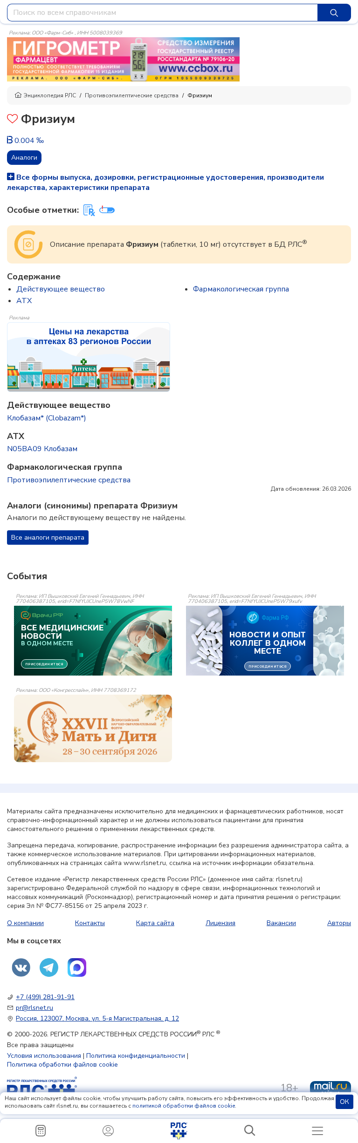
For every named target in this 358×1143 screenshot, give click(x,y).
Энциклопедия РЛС (50, 95)
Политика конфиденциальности (135, 1055)
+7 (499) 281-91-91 (45, 997)
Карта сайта (155, 923)
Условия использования (44, 1055)
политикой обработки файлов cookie (183, 1105)
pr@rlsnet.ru (34, 1007)
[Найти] (334, 12)
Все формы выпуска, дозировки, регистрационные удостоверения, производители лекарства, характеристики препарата (165, 182)
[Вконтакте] (21, 967)
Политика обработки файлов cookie (62, 1064)
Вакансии (281, 923)
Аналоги (24, 157)
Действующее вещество (60, 289)
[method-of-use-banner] (123, 59)
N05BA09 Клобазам (42, 449)
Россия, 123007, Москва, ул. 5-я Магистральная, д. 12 (97, 1018)
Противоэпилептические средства (132, 95)
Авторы (339, 923)
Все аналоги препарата (47, 537)
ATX (24, 301)
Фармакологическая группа (241, 289)
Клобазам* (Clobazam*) (46, 418)
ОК (344, 1101)
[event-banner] (93, 728)
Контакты (90, 923)
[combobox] (162, 12)
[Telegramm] (49, 967)
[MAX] (77, 967)
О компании (25, 923)
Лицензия (220, 923)
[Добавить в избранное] (12, 120)
